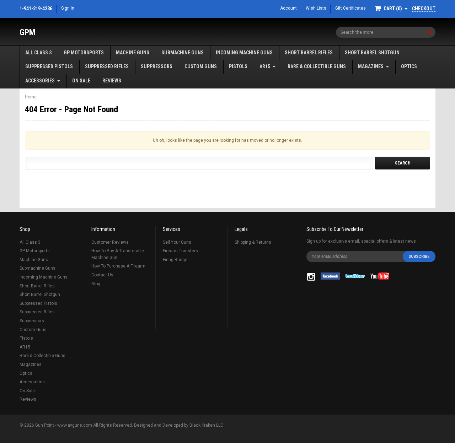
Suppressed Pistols (49, 66)
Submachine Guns (182, 52)
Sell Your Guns (177, 242)
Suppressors (156, 66)
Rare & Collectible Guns (317, 66)
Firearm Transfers (180, 250)
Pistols (238, 66)
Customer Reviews (110, 242)
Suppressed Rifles (107, 66)
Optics (409, 66)
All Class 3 (38, 52)
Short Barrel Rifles (309, 52)
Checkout (423, 8)
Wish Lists (316, 8)
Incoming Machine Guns (244, 52)
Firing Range (175, 259)
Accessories (40, 80)
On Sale (81, 80)
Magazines (371, 66)
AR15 (264, 66)
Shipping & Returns (253, 242)
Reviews (111, 80)
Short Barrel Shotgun (372, 52)
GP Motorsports (84, 52)
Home (31, 96)
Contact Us (102, 274)
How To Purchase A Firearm (118, 266)
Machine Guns (132, 52)
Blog (95, 283)
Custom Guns (200, 66)
